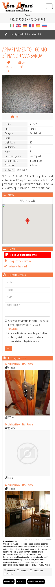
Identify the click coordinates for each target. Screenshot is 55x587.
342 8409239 (37, 19)
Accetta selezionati (36, 581)
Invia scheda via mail (17, 266)
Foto (16, 116)
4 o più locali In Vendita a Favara (19, 364)
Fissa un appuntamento (23, 255)
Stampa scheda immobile (19, 261)
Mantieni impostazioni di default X (38, 539)
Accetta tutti (9, 581)
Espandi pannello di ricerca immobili (24, 34)
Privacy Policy (13, 328)
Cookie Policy (30, 565)
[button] (6, 94)
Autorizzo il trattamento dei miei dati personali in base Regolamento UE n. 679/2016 (28, 324)
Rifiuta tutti (21, 581)
